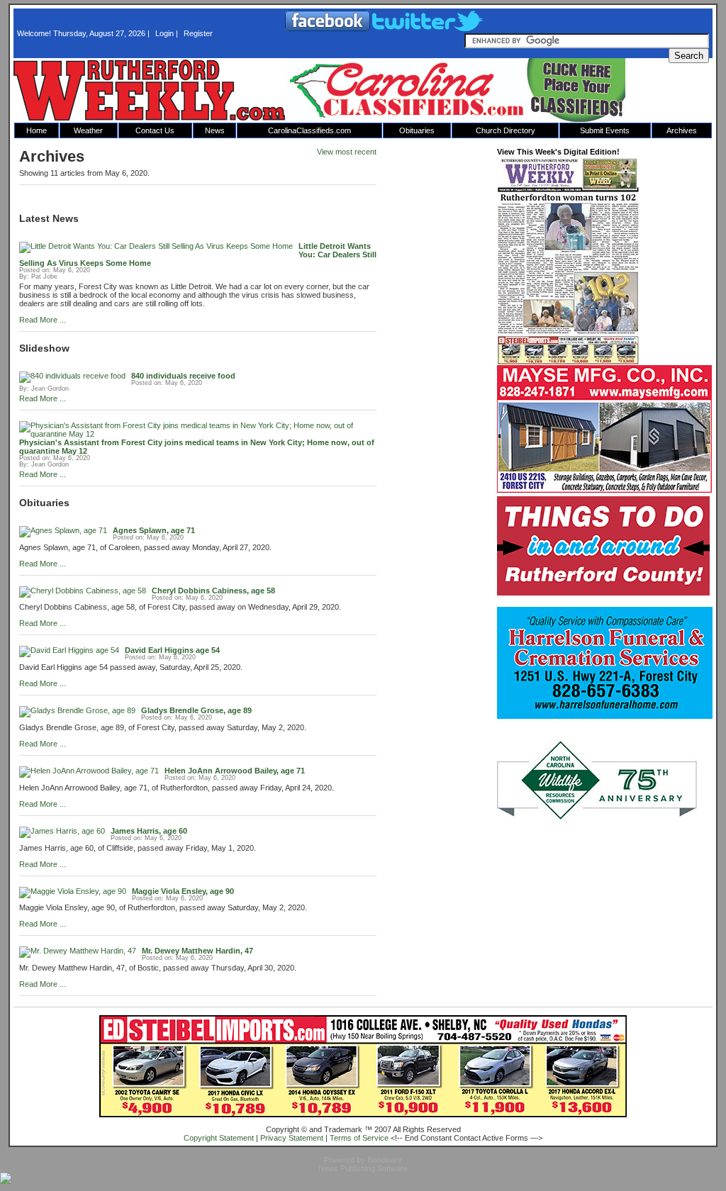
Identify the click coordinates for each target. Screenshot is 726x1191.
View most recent (346, 151)
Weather (88, 130)
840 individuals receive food (183, 375)
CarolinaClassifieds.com (309, 130)
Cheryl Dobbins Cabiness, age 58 (213, 590)
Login (164, 33)
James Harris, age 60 (149, 831)
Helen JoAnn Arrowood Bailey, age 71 (234, 770)
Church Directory (505, 130)
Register (198, 33)
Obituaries (417, 130)
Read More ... (42, 319)
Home (36, 130)
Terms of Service (359, 1138)
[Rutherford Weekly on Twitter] (427, 28)
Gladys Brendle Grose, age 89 (196, 710)
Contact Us (154, 130)
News (215, 130)
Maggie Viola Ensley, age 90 (183, 891)
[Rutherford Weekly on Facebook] (328, 28)
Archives (681, 130)
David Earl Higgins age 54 (172, 650)
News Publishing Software (363, 1168)
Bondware (384, 1160)
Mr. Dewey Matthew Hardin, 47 (197, 950)
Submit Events (605, 130)
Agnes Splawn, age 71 (154, 530)
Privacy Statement (291, 1138)
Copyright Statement (219, 1138)
